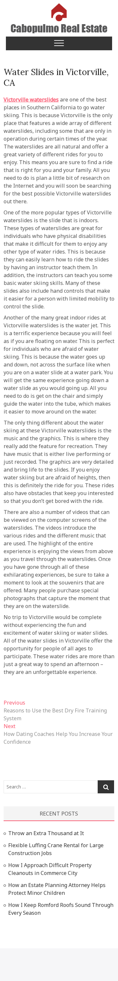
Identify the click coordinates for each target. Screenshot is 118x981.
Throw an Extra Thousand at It (46, 833)
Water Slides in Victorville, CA (56, 77)
